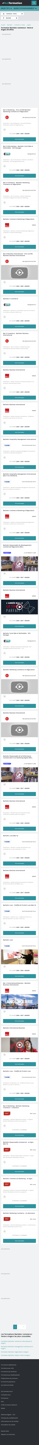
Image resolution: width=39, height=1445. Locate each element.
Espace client (5, 1431)
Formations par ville (7, 1368)
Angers (29, 25)
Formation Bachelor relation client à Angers (15, 1355)
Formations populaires (8, 1382)
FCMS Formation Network (9, 1405)
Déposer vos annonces (8, 1434)
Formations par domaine (8, 1371)
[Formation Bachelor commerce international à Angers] (4, 388)
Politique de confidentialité (9, 1418)
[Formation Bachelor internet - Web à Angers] (4, 166)
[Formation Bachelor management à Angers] (4, 888)
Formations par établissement (10, 1375)
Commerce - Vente (19, 25)
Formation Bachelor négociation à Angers (15, 1352)
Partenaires (4, 1398)
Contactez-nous (5, 1395)
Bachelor (9, 25)
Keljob (3, 1408)
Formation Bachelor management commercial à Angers (17, 1347)
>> (23, 1327)
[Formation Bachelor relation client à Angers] (4, 853)
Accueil (3, 25)
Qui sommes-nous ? (7, 1391)
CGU (13, 1414)
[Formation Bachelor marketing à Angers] (4, 129)
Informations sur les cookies (9, 1421)
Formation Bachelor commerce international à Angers (16, 1342)
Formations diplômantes (8, 1365)
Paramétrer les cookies (8, 1425)
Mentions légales (6, 1414)
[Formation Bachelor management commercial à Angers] (4, 316)
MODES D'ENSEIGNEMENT (24, 8)
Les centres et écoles (7, 1385)
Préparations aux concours (9, 1378)
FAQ (2, 1401)
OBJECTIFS (5, 8)
